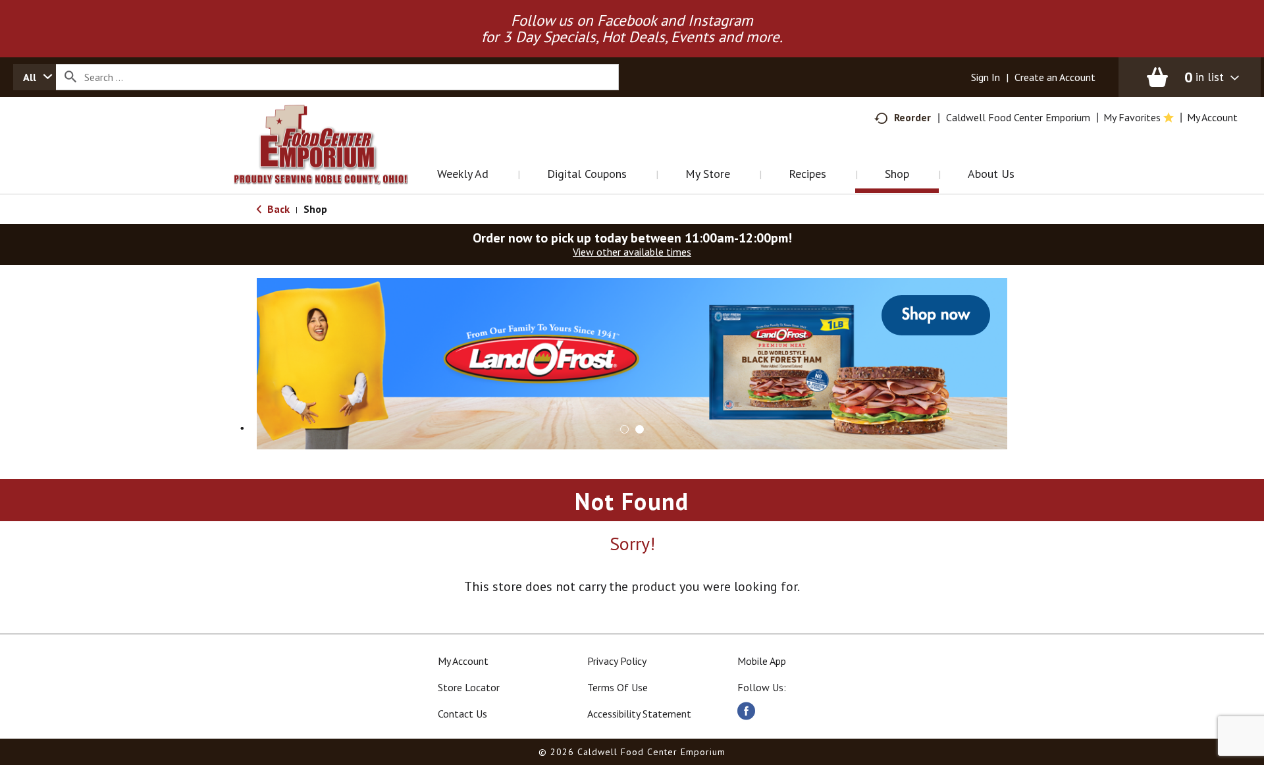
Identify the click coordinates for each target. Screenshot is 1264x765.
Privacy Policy (616, 660)
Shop (315, 208)
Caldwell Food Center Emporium (1018, 117)
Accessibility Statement (639, 713)
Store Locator (469, 687)
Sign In (985, 77)
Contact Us (462, 713)
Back (277, 208)
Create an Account (1054, 77)
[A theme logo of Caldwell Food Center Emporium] (334, 161)
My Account (463, 660)
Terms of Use (617, 687)
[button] (624, 429)
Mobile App (761, 660)
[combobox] (34, 77)
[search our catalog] (70, 77)
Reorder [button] (912, 117)
